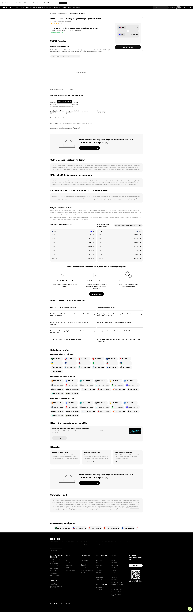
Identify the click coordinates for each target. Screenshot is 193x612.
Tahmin (117, 461)
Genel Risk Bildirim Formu (56, 566)
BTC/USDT (114, 560)
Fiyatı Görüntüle (88, 461)
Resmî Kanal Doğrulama (87, 570)
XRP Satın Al (99, 570)
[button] (73, 307)
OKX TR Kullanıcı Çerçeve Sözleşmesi (56, 560)
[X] (61, 604)
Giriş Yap (172, 7)
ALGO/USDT (114, 575)
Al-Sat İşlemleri (69, 567)
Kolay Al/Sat (57, 7)
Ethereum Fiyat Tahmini (117, 584)
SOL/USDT (114, 567)
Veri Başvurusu (54, 573)
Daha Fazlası (76, 7)
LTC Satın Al (99, 579)
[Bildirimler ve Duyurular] (187, 7)
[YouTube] (69, 604)
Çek (50, 7)
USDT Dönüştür (100, 587)
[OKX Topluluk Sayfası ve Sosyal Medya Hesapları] (71, 604)
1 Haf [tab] (63, 56)
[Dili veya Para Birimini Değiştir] (190, 7)
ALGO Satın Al (99, 575)
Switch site (63, 2)
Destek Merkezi (85, 567)
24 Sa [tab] (58, 56)
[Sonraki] (141, 528)
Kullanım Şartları (134, 508)
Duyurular (83, 572)
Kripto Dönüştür (70, 565)
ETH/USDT (114, 562)
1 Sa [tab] (53, 56)
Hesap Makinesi (63, 13)
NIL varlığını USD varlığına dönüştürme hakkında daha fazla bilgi (128, 225)
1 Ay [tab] (68, 56)
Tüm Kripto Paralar (70, 570)
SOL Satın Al (99, 567)
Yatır (45, 7)
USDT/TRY (114, 558)
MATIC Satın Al (100, 565)
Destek (69, 7)
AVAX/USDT (114, 577)
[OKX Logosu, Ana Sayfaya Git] (6, 7)
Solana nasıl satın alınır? (117, 597)
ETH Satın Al (99, 562)
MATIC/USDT (115, 565)
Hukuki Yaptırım (54, 568)
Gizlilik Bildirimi (54, 563)
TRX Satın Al (99, 572)
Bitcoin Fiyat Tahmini (117, 582)
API (81, 558)
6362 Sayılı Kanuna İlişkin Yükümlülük (56, 587)
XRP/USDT (114, 572)
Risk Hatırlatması (56, 509)
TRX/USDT (114, 570)
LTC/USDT (114, 579)
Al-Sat (22, 7)
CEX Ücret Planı (85, 560)
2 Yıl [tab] (78, 56)
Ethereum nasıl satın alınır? (117, 595)
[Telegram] (63, 604)
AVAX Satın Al (99, 577)
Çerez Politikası (54, 570)
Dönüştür (64, 7)
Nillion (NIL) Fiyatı (62, 117)
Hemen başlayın (56, 461)
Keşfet (16, 7)
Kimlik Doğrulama (98, 286)
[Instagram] (66, 604)
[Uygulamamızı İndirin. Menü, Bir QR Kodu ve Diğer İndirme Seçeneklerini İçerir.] (184, 7)
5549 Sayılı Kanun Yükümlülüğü (54, 583)
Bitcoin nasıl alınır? (116, 591)
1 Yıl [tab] (73, 56)
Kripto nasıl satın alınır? (117, 589)
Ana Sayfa (53, 13)
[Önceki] (51, 528)
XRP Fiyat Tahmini (116, 587)
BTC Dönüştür (99, 589)
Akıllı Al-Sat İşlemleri (31, 7)
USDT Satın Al (99, 558)
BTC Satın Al (99, 560)
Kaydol (178, 7)
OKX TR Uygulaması (55, 575)
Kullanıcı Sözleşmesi (101, 509)
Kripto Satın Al (69, 562)
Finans (39, 7)
